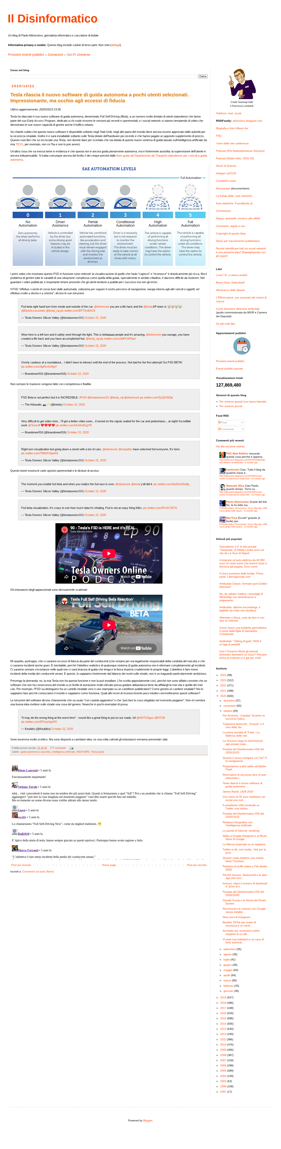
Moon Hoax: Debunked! (230, 282)
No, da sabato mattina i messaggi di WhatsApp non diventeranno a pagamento (241, 597)
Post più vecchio (197, 864)
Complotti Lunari (226, 180)
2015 (223, 1018)
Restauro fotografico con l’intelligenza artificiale (238, 824)
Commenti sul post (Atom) (38, 871)
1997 (223, 1091)
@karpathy (125, 449)
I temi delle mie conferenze (232, 143)
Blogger (147, 1120)
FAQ (218, 135)
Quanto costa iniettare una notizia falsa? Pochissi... (243, 859)
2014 (223, 1023)
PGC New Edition (237, 453)
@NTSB (159, 717)
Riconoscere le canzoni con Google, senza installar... (244, 910)
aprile (227, 975)
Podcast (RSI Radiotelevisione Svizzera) (240, 150)
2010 (223, 1044)
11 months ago (250, 511)
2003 (223, 1081)
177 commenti (58, 748)
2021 (223, 690)
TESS (19, 144)
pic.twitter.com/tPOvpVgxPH (39, 721)
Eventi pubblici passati (229, 368)
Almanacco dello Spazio (230, 290)
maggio (228, 970)
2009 (223, 1049)
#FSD (83, 397)
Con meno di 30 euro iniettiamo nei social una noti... (244, 798)
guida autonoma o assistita (35, 752)
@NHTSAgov (145, 717)
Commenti (227, 429)
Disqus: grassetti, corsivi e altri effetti (238, 218)
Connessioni (223, 210)
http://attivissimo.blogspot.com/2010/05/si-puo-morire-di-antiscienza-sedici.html (240, 477)
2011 (223, 1039)
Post (224, 422)
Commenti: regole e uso (230, 226)
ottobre (228, 710)
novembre (229, 705)
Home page (109, 864)
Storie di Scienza (226, 165)
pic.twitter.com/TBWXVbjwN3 (39, 453)
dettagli (115, 45)
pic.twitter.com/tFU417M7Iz (160, 507)
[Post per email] (71, 748)
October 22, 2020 (95, 317)
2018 (223, 1002)
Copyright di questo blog (230, 233)
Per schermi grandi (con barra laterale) (242, 401)
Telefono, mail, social (228, 113)
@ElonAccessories (33, 310)
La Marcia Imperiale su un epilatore (244, 844)
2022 (223, 685)
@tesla (147, 306)
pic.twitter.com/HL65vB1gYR (74, 425)
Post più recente (21, 864)
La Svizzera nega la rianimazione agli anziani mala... (243, 742)
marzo (227, 980)
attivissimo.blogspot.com (247, 120)
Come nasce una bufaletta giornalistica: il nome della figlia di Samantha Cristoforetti (243, 631)
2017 (223, 1007)
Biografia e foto (225, 128)
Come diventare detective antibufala (238, 308)
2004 (223, 1076)
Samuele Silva (235, 485)
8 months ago (251, 462)
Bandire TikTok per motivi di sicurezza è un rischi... (239, 924)
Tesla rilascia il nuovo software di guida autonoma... (242, 785)
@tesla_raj (52, 310)
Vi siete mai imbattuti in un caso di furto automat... (243, 941)
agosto (227, 954)
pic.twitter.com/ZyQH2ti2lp (156, 397)
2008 (223, 1055)
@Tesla (32, 425)
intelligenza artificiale (63, 752)
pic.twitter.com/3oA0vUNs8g (171, 484)
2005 (223, 1070)
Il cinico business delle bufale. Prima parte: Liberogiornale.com (241, 575)
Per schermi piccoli (230, 406)
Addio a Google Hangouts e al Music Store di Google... (245, 837)
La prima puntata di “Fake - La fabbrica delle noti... (241, 734)
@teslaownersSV (98, 397)
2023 (223, 680)
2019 (223, 997)
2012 (223, 1034)
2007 (223, 1060)
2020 (223, 695)
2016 (223, 1013)
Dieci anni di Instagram (236, 917)
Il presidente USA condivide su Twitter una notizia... (241, 807)
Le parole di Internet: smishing (241, 830)
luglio (227, 959)
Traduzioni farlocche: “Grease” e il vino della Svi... (243, 725)
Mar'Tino (231, 517)
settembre (229, 949)
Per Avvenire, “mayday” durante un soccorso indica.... (244, 717)
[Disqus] (109, 812)
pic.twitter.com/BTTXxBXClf (77, 310)
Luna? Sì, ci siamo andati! (231, 275)
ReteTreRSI (83, 752)
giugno (227, 964)
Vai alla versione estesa (230, 446)
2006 (223, 1065)
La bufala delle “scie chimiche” (234, 195)
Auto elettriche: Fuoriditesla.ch (234, 203)
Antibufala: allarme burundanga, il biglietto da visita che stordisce (239, 609)
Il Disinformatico (53, 18)
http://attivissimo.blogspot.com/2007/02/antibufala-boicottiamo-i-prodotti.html (242, 461)
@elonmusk (101, 306)
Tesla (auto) (97, 752)
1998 (223, 1086)
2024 (223, 675)
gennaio (228, 990)
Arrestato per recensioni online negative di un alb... (241, 932)
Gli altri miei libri (225, 323)
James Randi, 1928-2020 (238, 791)
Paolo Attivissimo (237, 501)
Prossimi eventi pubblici (26, 55)
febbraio (228, 985)
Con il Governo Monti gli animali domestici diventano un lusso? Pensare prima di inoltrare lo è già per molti (243, 654)
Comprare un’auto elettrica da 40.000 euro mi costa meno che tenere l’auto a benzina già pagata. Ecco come (243, 563)
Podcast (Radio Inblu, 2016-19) (235, 158)
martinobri (233, 469)
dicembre (229, 700)
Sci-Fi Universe (78, 55)
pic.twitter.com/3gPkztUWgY (39, 366)
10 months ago (258, 478)
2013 (223, 1028)
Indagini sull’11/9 (226, 173)
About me (242, 128)
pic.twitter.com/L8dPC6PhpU (118, 338)
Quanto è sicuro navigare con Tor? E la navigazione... (245, 759)
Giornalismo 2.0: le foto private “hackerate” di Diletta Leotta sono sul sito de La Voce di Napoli (241, 550)
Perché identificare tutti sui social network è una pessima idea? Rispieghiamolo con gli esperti (241, 252)
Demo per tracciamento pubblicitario (238, 240)
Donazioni (55, 55)
